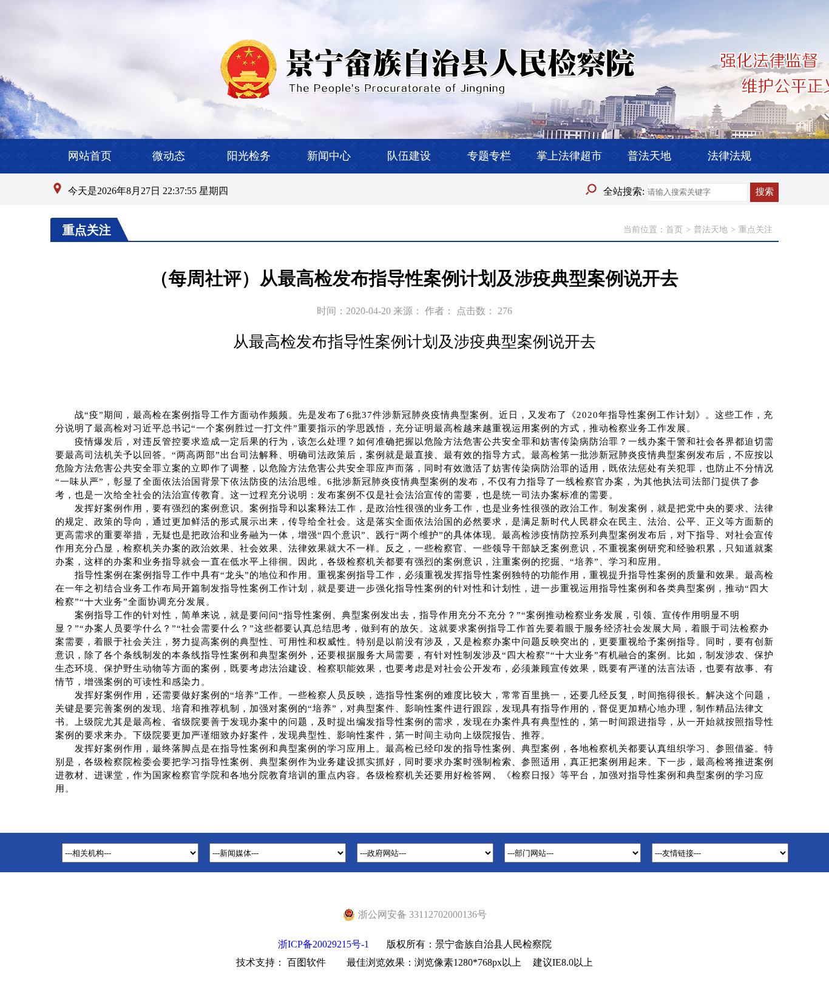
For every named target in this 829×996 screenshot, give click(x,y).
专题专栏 (489, 156)
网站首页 (90, 156)
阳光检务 (249, 156)
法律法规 (729, 156)
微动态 (168, 156)
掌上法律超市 (569, 156)
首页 (674, 229)
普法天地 (649, 156)
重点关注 (756, 229)
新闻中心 (329, 156)
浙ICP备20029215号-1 (323, 944)
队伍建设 (409, 156)
